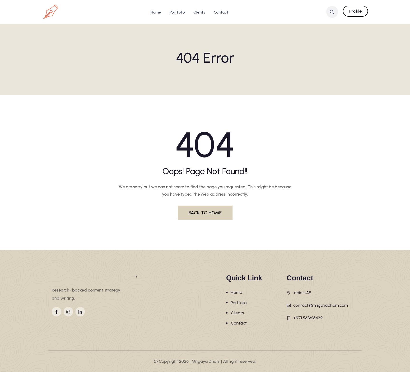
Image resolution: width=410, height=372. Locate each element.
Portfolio (177, 12)
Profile (355, 11)
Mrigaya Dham (205, 361)
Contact (221, 12)
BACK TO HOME (205, 213)
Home (156, 12)
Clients (199, 12)
